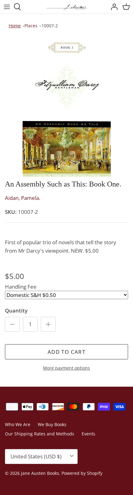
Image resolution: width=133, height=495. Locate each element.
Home (15, 26)
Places (30, 26)
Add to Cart (66, 351)
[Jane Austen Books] (66, 6)
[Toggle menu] (7, 7)
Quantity (16, 310)
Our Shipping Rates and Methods (39, 434)
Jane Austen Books (40, 473)
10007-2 (49, 26)
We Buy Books (52, 424)
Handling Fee (20, 286)
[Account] (112, 7)
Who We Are (17, 424)
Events (88, 434)
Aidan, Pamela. (22, 197)
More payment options (66, 368)
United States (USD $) (36, 456)
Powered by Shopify (82, 473)
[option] (66, 107)
